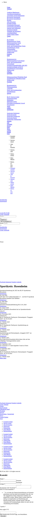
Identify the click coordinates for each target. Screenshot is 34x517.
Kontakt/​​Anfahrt (8, 421)
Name (2, 479)
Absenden (3, 516)
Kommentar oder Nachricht (8, 488)
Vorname (18, 480)
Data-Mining (7, 429)
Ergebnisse (3, 219)
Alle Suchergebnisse (6, 221)
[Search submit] (0, 218)
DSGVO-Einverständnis (7, 489)
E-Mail (2, 484)
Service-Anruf (7, 423)
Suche (1, 223)
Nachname (19, 482)
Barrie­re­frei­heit (7, 431)
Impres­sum (6, 426)
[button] (18, 2)
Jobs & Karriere (7, 425)
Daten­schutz (6, 428)
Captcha (3, 506)
